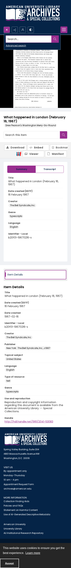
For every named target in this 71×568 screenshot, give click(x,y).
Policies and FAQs (13, 505)
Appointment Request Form (19, 484)
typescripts (16, 216)
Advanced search (16, 45)
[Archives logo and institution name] (33, 13)
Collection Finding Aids (16, 501)
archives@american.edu (17, 488)
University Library (13, 528)
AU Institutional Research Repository (24, 533)
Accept (9, 563)
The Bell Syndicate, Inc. (22, 205)
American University (15, 524)
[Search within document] (63, 135)
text (8, 380)
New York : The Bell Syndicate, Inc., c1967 (28, 348)
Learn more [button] (32, 552)
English (14, 226)
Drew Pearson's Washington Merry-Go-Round (30, 125)
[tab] (21, 169)
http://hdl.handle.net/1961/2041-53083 (29, 421)
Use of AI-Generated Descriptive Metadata (27, 514)
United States (13, 359)
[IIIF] (19, 154)
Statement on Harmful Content (21, 510)
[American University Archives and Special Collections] (26, 439)
